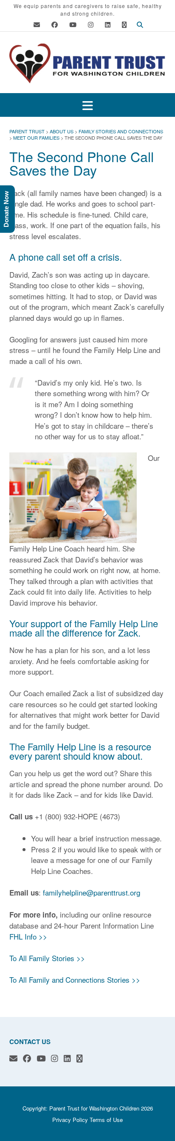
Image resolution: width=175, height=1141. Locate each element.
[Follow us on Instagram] (90, 24)
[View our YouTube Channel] (72, 24)
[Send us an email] (37, 24)
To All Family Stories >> (47, 958)
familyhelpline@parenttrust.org (91, 892)
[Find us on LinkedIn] (107, 24)
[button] (87, 105)
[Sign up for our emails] (124, 24)
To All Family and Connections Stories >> (74, 979)
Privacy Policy (70, 1119)
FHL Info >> (28, 936)
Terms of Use (106, 1119)
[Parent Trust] (87, 63)
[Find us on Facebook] (54, 24)
